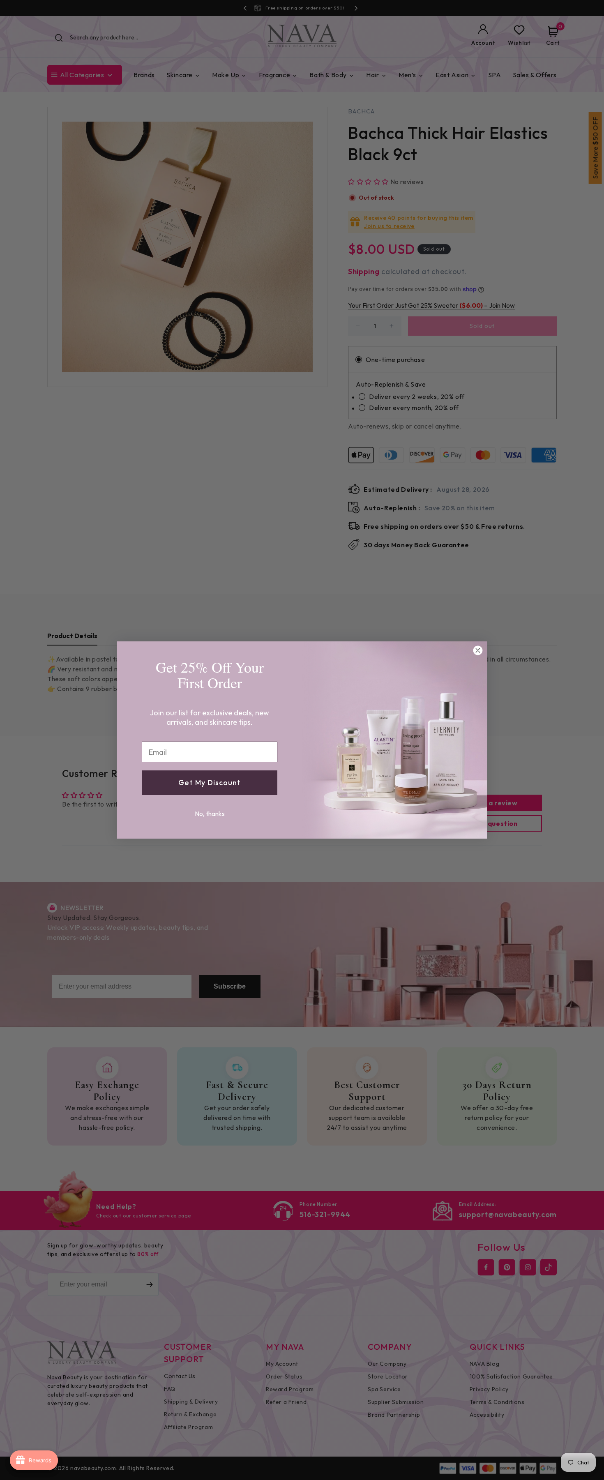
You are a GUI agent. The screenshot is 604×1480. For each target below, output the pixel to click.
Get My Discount (209, 782)
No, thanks (210, 813)
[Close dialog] (478, 650)
